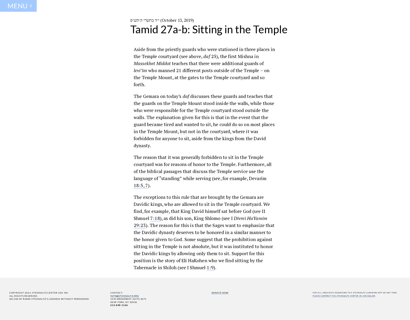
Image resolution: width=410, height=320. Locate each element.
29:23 (140, 225)
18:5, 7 (141, 185)
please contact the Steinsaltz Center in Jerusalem (344, 296)
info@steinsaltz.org (124, 296)
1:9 (210, 267)
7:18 (155, 218)
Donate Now (220, 292)
